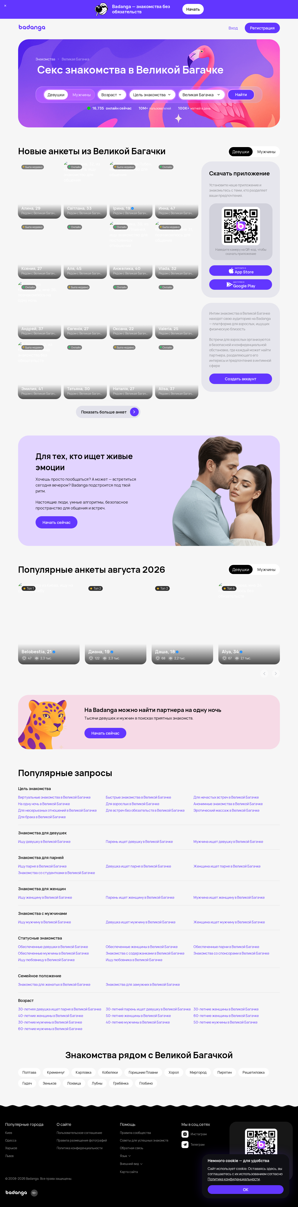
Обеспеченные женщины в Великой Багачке (142, 946)
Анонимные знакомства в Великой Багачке (228, 803)
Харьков (11, 1148)
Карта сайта (129, 1172)
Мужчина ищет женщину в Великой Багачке (229, 897)
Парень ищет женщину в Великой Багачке (140, 897)
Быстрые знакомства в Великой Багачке (138, 797)
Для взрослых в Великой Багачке (132, 803)
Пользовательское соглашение (79, 1133)
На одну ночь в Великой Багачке (44, 803)
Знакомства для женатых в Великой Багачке (54, 984)
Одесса (10, 1140)
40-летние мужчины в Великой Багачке (138, 1022)
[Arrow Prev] (264, 673)
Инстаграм (199, 1134)
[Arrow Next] (276, 673)
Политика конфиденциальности (80, 1148)
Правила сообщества (135, 1133)
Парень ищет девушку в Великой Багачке (139, 841)
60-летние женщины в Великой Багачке (226, 1015)
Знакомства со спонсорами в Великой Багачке (231, 953)
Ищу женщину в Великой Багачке (45, 897)
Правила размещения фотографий (82, 1140)
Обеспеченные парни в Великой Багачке (226, 946)
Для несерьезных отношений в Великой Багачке (57, 810)
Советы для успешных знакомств (144, 1140)
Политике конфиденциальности (234, 1179)
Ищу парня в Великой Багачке (42, 866)
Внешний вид (129, 1164)
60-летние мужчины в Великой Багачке (50, 1028)
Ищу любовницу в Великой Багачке (46, 959)
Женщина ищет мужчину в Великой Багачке (229, 922)
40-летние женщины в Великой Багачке (50, 1015)
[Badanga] (32, 28)
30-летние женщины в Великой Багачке (226, 1009)
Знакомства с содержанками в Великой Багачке (145, 953)
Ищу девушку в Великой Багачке (44, 841)
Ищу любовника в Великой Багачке (134, 959)
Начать (193, 9)
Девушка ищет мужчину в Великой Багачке (140, 922)
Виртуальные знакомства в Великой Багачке (54, 797)
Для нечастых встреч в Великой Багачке (226, 797)
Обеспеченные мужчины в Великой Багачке (53, 953)
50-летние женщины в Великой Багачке (138, 1015)
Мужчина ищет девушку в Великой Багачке (228, 841)
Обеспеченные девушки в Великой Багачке (53, 946)
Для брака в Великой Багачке (42, 816)
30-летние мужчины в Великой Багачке (50, 1022)
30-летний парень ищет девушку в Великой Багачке (148, 1009)
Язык (123, 1156)
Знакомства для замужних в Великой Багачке (143, 984)
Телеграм (197, 1144)
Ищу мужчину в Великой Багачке (44, 922)
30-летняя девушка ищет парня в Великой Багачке (59, 1009)
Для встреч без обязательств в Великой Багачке (145, 810)
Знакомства (45, 59)
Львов (9, 1156)
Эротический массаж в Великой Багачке (226, 810)
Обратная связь (131, 1148)
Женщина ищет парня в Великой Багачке (227, 866)
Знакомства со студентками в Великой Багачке (56, 872)
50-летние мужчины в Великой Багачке (225, 1022)
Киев (8, 1133)
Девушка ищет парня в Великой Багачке (138, 866)
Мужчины (82, 94)
